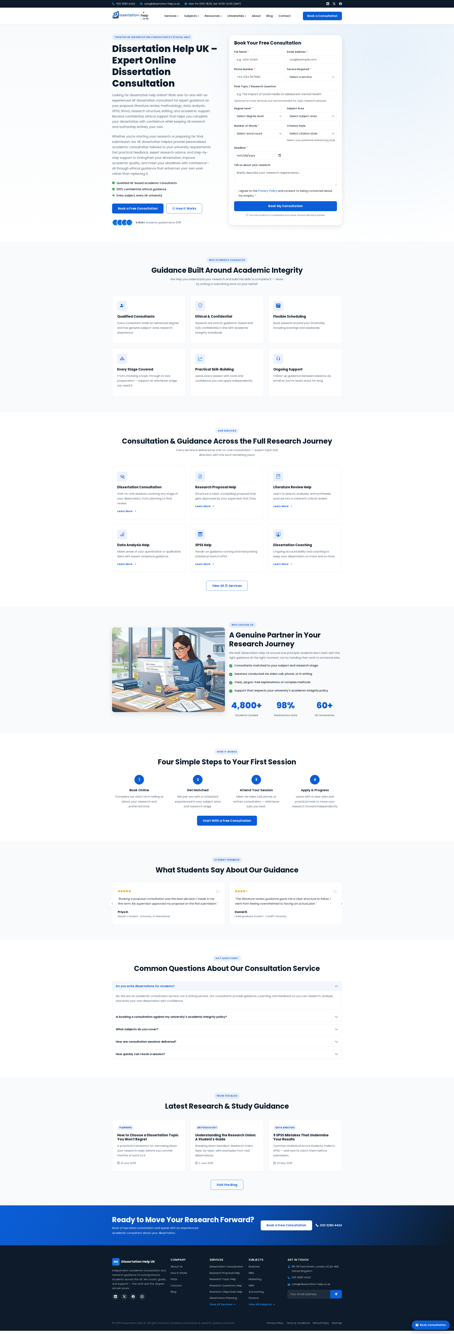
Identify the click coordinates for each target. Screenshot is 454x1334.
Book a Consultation (322, 16)
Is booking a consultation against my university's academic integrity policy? (171, 1022)
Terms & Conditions (298, 1328)
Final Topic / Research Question (255, 86)
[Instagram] (142, 1301)
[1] (336, 1299)
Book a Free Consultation (138, 208)
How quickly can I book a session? (140, 1059)
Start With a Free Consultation (227, 821)
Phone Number (244, 69)
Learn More (124, 511)
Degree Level (243, 108)
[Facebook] (340, 4)
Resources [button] (212, 16)
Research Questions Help (226, 1290)
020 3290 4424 (125, 4)
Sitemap (337, 1328)
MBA (251, 1278)
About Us (176, 1271)
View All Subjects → (262, 1309)
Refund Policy (321, 1328)
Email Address (297, 52)
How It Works (185, 208)
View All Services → (223, 1309)
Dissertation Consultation (226, 1271)
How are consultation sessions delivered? (146, 1046)
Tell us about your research (252, 165)
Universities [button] (236, 16)
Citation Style (296, 126)
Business (254, 1271)
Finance (254, 1303)
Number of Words (246, 126)
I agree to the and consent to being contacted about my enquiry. (285, 193)
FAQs (174, 1284)
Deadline (241, 148)
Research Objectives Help (226, 1296)
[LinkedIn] (327, 4)
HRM (251, 1290)
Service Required (299, 69)
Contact (284, 16)
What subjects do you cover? (137, 1034)
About (256, 16)
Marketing (255, 1284)
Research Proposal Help (225, 1278)
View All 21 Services (227, 586)
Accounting (256, 1296)
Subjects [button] (190, 16)
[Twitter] (334, 4)
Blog (269, 16)
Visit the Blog (227, 1189)
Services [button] (170, 16)
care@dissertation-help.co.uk (161, 4)
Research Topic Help (223, 1284)
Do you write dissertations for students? (145, 991)
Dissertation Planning (223, 1303)
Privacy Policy (267, 191)
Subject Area (295, 108)
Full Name (241, 52)
